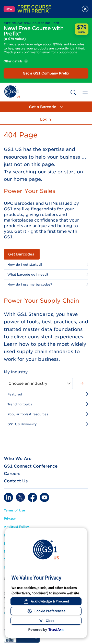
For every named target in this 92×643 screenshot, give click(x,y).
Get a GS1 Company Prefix (46, 73)
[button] (46, 107)
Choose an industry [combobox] (27, 383)
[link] (12, 91)
